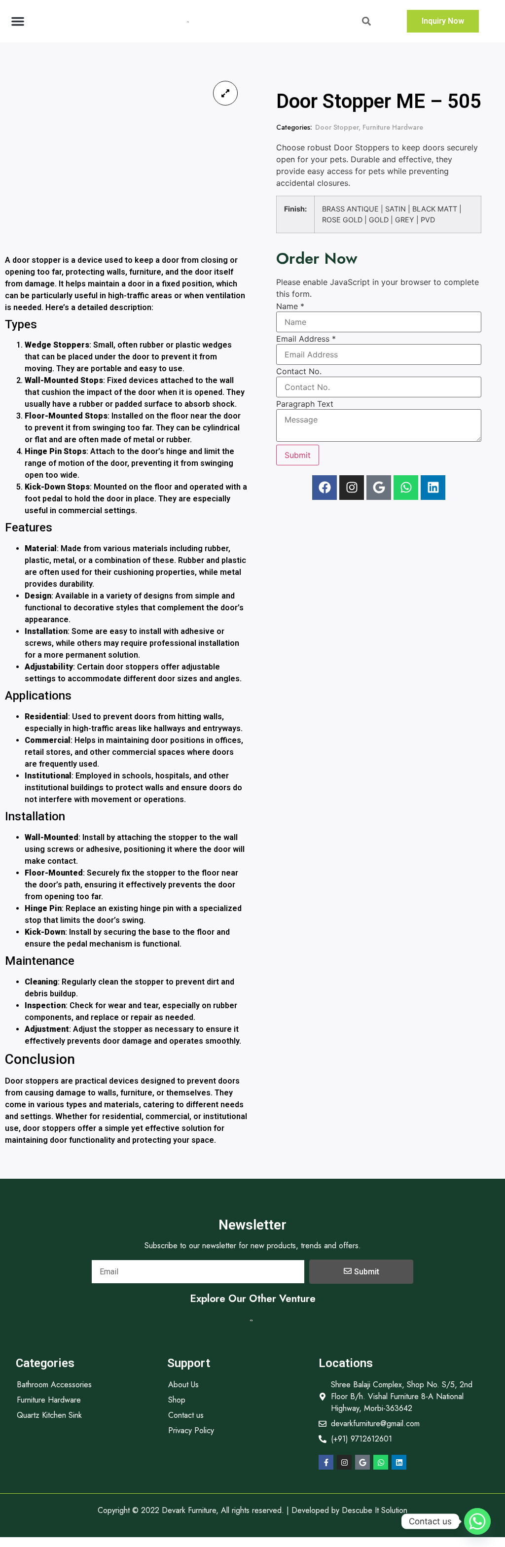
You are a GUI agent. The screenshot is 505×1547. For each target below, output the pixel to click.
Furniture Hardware (392, 127)
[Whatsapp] (406, 487)
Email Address (306, 339)
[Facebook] (324, 487)
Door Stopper (337, 127)
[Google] (378, 487)
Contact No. (299, 371)
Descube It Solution (374, 1510)
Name (290, 306)
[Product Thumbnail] (225, 93)
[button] (17, 21)
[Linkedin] (433, 487)
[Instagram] (351, 487)
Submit (298, 455)
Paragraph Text (304, 404)
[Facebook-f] (326, 1462)
